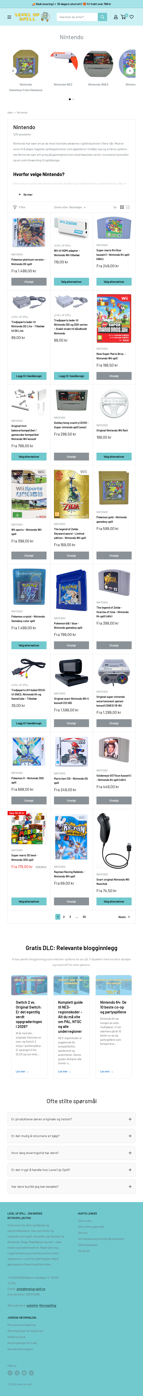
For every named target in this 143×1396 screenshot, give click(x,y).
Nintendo (22, 112)
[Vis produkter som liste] (128, 207)
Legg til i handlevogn (29, 376)
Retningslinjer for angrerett (25, 1330)
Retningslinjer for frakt (22, 1343)
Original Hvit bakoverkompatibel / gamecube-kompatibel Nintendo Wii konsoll (25, 432)
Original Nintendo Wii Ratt (112, 430)
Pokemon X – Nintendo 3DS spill (27, 780)
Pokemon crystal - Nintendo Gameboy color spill (28, 618)
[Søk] (102, 17)
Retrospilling (47, 1305)
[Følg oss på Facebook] (10, 1372)
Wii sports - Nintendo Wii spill (26, 532)
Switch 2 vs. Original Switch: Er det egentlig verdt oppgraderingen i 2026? (29, 1014)
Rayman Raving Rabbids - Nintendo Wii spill (69, 874)
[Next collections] (130, 71)
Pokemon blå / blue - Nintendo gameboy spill (68, 625)
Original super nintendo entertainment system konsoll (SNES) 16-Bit (110, 701)
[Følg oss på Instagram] (17, 1372)
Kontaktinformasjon (20, 1349)
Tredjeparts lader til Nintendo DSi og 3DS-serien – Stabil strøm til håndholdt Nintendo (71, 327)
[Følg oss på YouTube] (24, 1372)
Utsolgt (29, 281)
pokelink (32, 1305)
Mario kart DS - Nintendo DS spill (71, 780)
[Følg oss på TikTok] (31, 1372)
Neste (122, 917)
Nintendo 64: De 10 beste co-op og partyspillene (113, 1007)
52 (84, 916)
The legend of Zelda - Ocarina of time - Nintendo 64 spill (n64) (112, 612)
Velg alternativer (71, 281)
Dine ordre (85, 1220)
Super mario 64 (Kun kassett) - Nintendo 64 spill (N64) (112, 255)
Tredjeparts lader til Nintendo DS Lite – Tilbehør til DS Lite (28, 326)
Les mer (20, 1071)
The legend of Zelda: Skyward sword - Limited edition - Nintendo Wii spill (70, 533)
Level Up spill (20, 316)
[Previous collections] (13, 71)
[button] (131, 17)
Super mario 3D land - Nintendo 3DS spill (24, 857)
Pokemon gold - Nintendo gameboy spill (111, 519)
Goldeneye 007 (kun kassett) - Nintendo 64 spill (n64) (113, 777)
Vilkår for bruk (16, 1337)
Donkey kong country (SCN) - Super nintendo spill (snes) (71, 425)
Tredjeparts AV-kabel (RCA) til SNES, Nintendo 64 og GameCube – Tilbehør (28, 694)
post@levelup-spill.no (31, 1288)
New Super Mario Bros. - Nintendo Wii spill (111, 356)
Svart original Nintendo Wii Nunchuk (112, 881)
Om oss (83, 1232)
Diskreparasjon (88, 1244)
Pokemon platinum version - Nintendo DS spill (28, 261)
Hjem (10, 112)
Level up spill (62, 245)
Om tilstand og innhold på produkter (101, 1238)
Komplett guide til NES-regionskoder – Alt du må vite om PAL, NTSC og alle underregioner (70, 1016)
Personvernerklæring (21, 1325)
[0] (123, 17)
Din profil (84, 1251)
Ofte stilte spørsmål (91, 1226)
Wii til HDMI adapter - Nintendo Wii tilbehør (67, 253)
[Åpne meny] (9, 17)
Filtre (22, 207)
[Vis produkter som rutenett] (122, 207)
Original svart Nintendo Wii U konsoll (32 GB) (71, 701)
